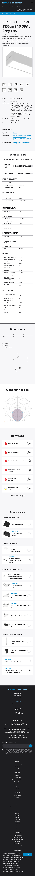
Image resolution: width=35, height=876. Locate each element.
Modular (17, 811)
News (17, 768)
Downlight (17, 813)
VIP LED (19, 6)
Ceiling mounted (17, 142)
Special (17, 827)
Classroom (16, 139)
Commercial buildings (17, 779)
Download (12, 13)
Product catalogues (17, 835)
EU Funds (17, 766)
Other (17, 788)
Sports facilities (17, 783)
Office (15, 135)
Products (11, 6)
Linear (15, 133)
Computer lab (23, 139)
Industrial (17, 819)
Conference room (21, 135)
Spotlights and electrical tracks (17, 806)
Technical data (5, 13)
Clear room (17, 817)
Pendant (24, 142)
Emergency (17, 823)
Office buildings (17, 777)
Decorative (17, 809)
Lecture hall (28, 138)
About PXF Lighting (17, 763)
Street (17, 825)
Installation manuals (17, 837)
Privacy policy (6, 873)
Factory (17, 797)
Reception (23, 137)
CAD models (17, 841)
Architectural (18, 821)
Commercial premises (18, 138)
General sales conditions (17, 845)
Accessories (18, 13)
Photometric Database (17, 839)
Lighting (17, 786)
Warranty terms (17, 843)
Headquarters (17, 795)
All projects (17, 775)
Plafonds (17, 815)
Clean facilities (17, 781)
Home (3, 6)
